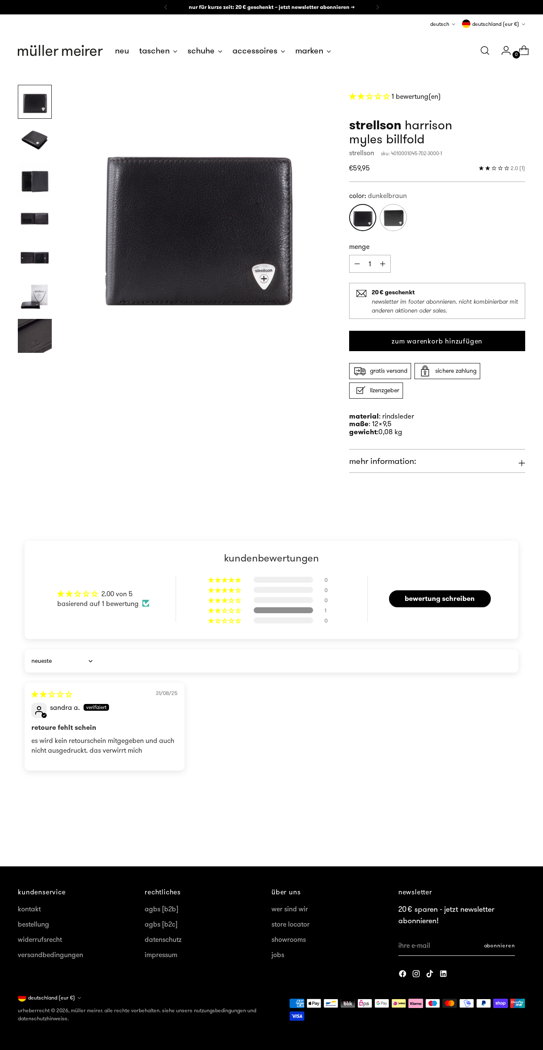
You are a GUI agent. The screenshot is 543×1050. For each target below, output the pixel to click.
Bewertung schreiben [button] (440, 598)
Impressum (161, 954)
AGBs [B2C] (161, 924)
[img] (51, 694)
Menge (359, 246)
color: (378, 195)
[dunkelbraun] (362, 217)
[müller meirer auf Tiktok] (430, 974)
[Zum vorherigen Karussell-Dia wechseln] (498, 837)
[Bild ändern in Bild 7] (35, 336)
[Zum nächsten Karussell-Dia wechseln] (518, 837)
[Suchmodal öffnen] (484, 50)
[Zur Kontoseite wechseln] (502, 50)
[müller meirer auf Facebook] (403, 974)
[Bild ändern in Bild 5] (35, 258)
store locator (291, 924)
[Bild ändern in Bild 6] (35, 297)
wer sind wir (290, 909)
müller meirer (86, 1010)
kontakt (29, 909)
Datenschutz (163, 939)
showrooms (289, 939)
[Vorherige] (166, 7)
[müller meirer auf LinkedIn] (444, 974)
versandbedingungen (50, 954)
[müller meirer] (60, 50)
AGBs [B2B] (161, 909)
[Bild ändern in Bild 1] (35, 102)
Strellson (361, 152)
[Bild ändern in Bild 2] (35, 141)
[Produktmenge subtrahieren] (382, 263)
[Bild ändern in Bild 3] (35, 180)
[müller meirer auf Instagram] (417, 974)
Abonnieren (499, 945)
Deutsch (439, 24)
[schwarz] (393, 217)
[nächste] (377, 7)
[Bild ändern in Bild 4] (35, 219)
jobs (278, 954)
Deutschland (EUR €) (495, 24)
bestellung (33, 924)
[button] (370, 96)
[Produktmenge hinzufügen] (357, 263)
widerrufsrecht (40, 939)
